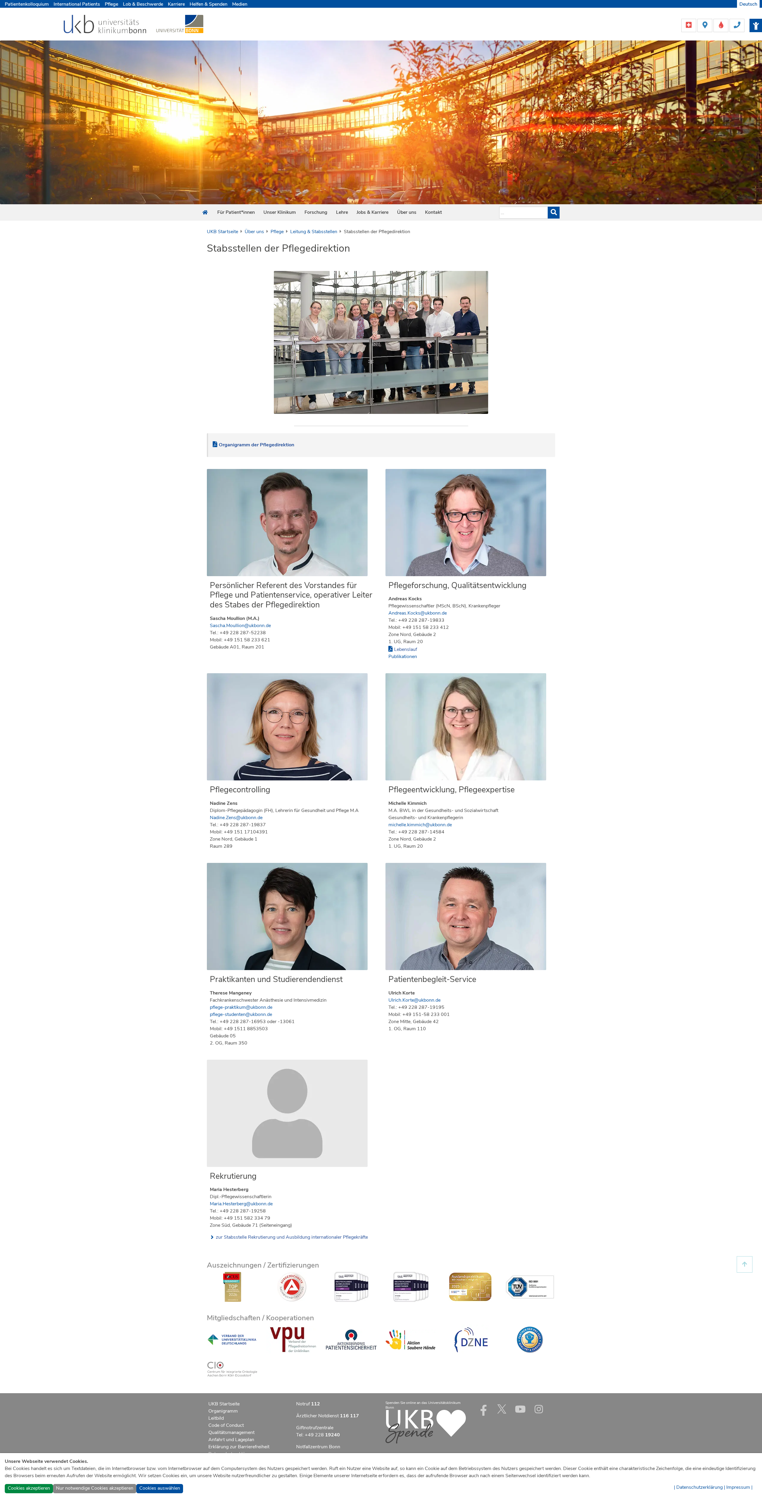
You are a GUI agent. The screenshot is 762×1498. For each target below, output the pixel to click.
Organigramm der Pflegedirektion (256, 444)
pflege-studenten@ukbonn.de (241, 1014)
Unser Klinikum (279, 212)
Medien (239, 4)
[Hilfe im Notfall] (689, 25)
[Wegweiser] (705, 25)
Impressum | (739, 1487)
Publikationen (402, 656)
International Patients (77, 4)
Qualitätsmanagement (231, 1432)
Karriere (176, 4)
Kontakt (433, 212)
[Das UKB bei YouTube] (520, 1409)
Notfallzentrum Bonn (318, 1447)
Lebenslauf (405, 649)
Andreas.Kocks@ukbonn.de (417, 613)
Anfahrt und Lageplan (231, 1439)
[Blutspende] (721, 25)
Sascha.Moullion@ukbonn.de (240, 625)
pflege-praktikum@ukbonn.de (241, 1007)
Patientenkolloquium (27, 4)
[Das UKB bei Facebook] (483, 1409)
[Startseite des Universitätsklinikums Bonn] (205, 212)
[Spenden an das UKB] (425, 1426)
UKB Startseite (222, 231)
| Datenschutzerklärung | (699, 1487)
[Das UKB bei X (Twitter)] (501, 1409)
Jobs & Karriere (372, 212)
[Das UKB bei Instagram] (538, 1409)
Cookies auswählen (159, 1488)
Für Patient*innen (236, 212)
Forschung (316, 212)
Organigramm (223, 1411)
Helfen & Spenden (208, 4)
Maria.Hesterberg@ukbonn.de (241, 1204)
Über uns (406, 212)
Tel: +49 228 (318, 1435)
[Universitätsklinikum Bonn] (105, 25)
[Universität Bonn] (179, 24)
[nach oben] (744, 1264)
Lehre (342, 212)
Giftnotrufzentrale (314, 1427)
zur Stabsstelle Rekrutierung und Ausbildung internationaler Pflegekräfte (292, 1237)
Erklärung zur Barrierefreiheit (238, 1447)
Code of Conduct (226, 1425)
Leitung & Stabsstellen (313, 231)
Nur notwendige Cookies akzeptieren (94, 1488)
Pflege (111, 4)
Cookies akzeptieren (29, 1488)
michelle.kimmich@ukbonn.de (420, 825)
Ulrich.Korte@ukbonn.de (414, 1000)
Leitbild (216, 1418)
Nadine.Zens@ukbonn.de (236, 817)
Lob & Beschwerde (143, 4)
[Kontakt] (737, 25)
